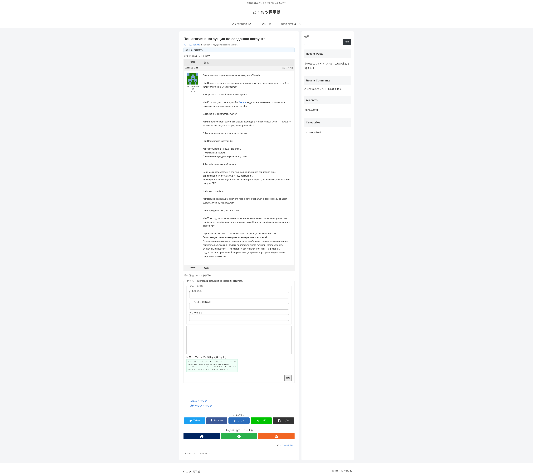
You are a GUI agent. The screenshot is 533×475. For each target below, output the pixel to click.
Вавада (242, 102)
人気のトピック (198, 400)
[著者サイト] (201, 436)
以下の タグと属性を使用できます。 (207, 357)
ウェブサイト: (196, 313)
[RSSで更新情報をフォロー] (276, 436)
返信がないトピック (201, 405)
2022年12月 (311, 110)
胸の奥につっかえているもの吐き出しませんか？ (327, 66)
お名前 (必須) (195, 291)
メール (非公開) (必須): (200, 302)
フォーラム (187, 45)
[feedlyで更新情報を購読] (239, 436)
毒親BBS (196, 45)
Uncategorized (313, 132)
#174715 (289, 68)
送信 (288, 378)
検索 (306, 36)
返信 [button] (283, 68)
